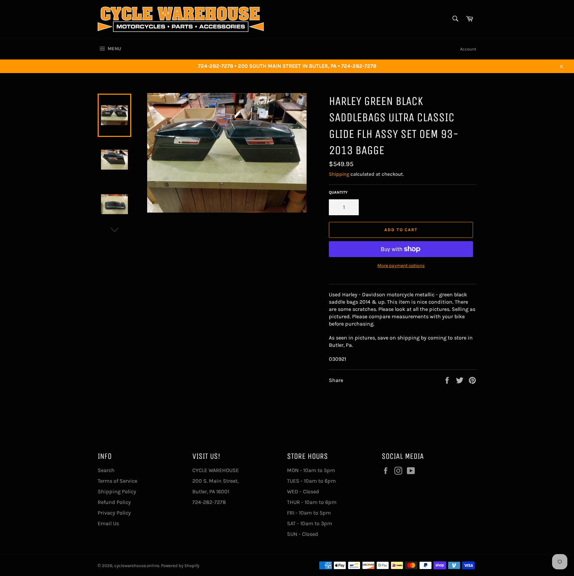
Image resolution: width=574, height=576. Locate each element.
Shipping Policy (117, 491)
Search (106, 470)
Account (468, 49)
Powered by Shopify (180, 565)
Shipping (339, 174)
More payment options (401, 265)
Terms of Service (117, 481)
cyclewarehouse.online (136, 565)
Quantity (338, 192)
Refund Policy (114, 502)
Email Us (108, 523)
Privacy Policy (114, 513)
